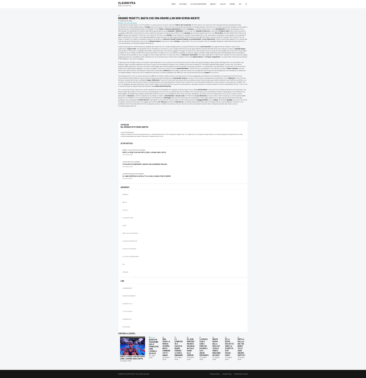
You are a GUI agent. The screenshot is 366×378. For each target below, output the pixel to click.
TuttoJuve (127, 311)
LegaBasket (127, 288)
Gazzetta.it (127, 304)
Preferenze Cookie (241, 374)
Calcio (223, 4)
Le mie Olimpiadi (130, 23)
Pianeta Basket (129, 296)
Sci (240, 4)
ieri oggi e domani (130, 233)
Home (173, 4)
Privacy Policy (215, 374)
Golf (124, 225)
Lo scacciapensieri (198, 4)
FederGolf (127, 319)
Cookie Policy (227, 374)
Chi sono (183, 4)
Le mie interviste (129, 241)
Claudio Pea (127, 218)
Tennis (232, 4)
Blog (124, 202)
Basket (213, 4)
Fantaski (126, 327)
